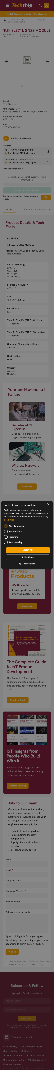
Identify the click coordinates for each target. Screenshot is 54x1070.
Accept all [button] (28, 550)
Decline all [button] (28, 557)
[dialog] (27, 535)
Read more (9, 519)
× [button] (48, 504)
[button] (27, 563)
